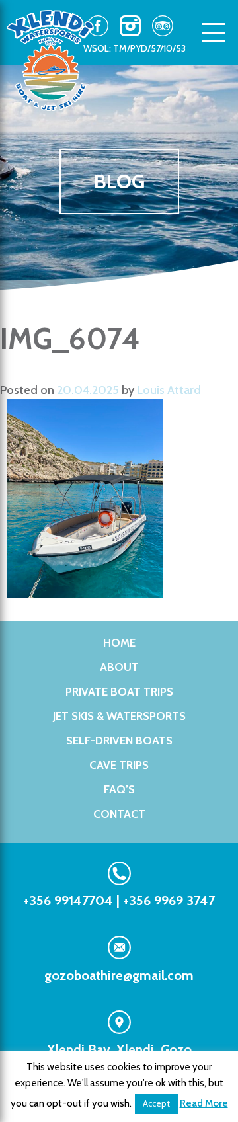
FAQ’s (119, 789)
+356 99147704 (68, 900)
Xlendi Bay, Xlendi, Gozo (119, 1049)
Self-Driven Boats (119, 740)
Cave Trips (119, 765)
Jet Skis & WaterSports (119, 716)
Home (119, 642)
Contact (119, 814)
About (119, 667)
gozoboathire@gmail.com (119, 975)
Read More (204, 1103)
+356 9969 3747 (169, 900)
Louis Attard (169, 390)
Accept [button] (156, 1103)
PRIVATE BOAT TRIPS (119, 691)
